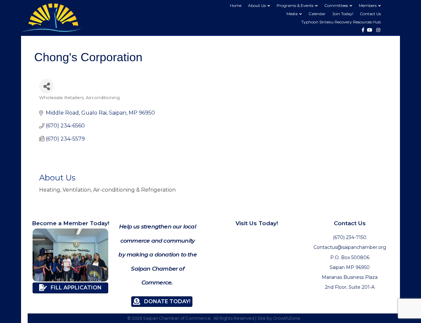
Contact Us (370, 13)
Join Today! (342, 13)
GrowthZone (286, 318)
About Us (257, 5)
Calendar (317, 13)
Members (368, 5)
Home (235, 5)
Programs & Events (295, 5)
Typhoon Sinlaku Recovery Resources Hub (341, 21)
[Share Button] (46, 86)
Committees (336, 5)
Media (292, 13)
